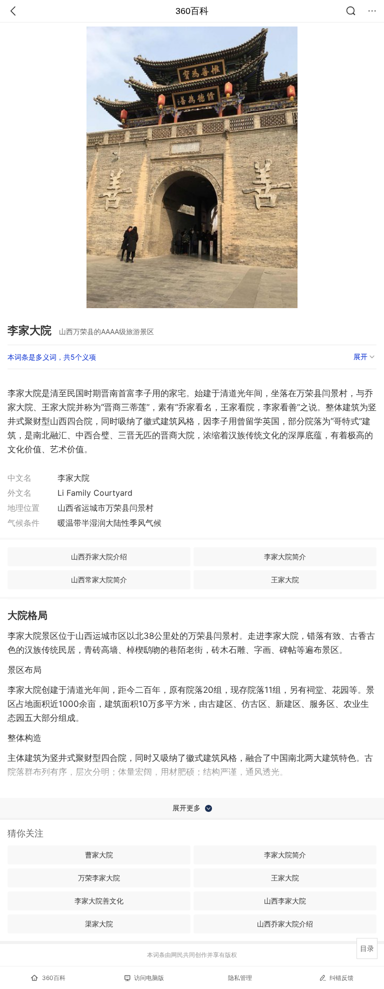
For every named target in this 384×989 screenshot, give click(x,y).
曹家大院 (99, 854)
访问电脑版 (149, 977)
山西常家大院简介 (99, 579)
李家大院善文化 (99, 900)
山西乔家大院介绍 (99, 556)
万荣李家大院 (99, 877)
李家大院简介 (285, 556)
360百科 (192, 11)
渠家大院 (99, 923)
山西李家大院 (285, 900)
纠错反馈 (342, 977)
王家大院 (285, 579)
